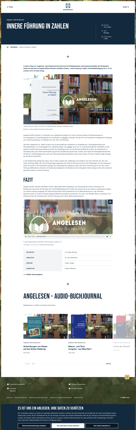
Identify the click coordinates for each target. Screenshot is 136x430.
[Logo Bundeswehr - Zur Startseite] (68, 7)
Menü (11, 7)
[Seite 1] (33, 363)
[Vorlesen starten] (68, 56)
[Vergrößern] (110, 122)
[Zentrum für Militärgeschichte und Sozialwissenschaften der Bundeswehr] (8, 47)
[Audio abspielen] (68, 216)
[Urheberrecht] (110, 202)
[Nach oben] (127, 377)
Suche (125, 7)
